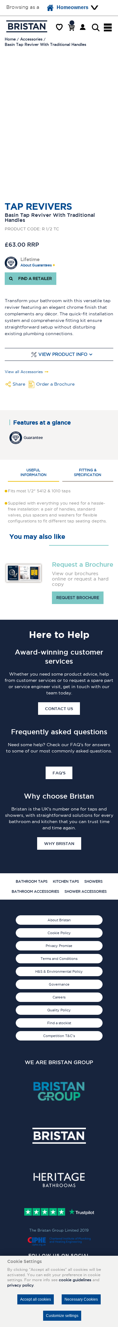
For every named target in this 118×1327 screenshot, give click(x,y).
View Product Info (62, 354)
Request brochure (77, 598)
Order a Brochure (55, 384)
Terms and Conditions (59, 958)
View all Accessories (24, 372)
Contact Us (59, 708)
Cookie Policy (59, 933)
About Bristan (59, 920)
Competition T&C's (59, 1036)
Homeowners (72, 7)
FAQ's (59, 773)
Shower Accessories (86, 891)
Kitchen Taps (66, 881)
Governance (59, 984)
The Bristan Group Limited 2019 (59, 1230)
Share (19, 384)
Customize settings (62, 1316)
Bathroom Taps (32, 881)
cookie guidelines (75, 1280)
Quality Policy (59, 1010)
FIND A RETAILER (34, 278)
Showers (93, 881)
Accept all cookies (35, 1299)
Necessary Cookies (81, 1299)
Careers (59, 997)
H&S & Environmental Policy (59, 971)
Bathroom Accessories (35, 891)
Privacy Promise (59, 946)
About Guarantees (36, 265)
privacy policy (20, 1285)
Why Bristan (59, 843)
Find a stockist (59, 1023)
